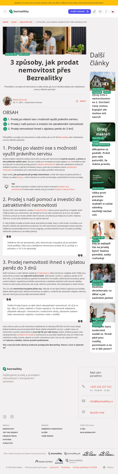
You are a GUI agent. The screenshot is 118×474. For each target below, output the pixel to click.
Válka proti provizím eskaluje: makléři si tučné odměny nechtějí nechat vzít (102, 203)
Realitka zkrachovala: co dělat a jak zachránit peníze (102, 292)
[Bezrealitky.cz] (55, 453)
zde (68, 161)
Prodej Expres (43, 273)
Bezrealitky (63, 137)
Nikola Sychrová (20, 99)
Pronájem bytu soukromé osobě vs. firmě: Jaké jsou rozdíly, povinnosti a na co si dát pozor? (102, 337)
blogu (20, 177)
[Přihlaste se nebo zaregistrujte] (106, 11)
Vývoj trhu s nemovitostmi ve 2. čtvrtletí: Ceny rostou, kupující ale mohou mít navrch (101, 106)
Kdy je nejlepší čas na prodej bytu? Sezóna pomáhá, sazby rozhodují (101, 251)
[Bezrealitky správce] (74, 461)
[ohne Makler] (89, 453)
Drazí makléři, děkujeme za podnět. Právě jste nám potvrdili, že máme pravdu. (101, 155)
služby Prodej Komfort (64, 189)
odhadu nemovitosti (46, 164)
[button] (5, 22)
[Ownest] (59, 461)
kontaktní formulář (25, 334)
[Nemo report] (44, 461)
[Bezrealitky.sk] (72, 453)
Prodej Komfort (41, 210)
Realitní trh (26, 22)
